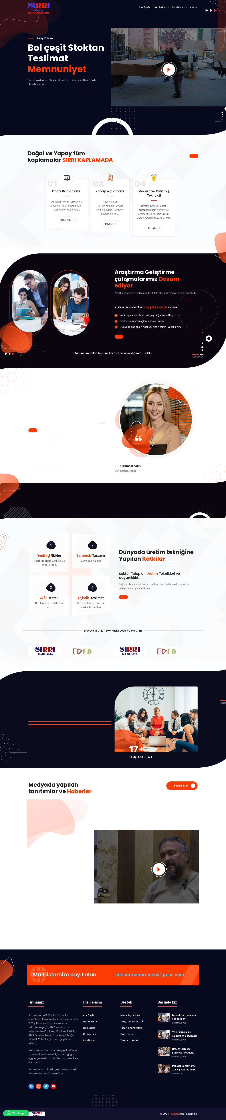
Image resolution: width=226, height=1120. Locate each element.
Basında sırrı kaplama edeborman (184, 1017)
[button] (16, 1113)
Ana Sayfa (144, 7)
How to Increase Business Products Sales (182, 1051)
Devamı (109, 224)
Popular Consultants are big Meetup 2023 (184, 1067)
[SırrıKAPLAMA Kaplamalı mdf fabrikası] (39, 8)
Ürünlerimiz (160, 7)
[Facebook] (31, 1086)
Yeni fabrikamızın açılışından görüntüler (184, 1034)
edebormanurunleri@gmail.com (149, 974)
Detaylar (153, 228)
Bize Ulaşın (38, 92)
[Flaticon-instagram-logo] (38, 1086)
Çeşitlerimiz (66, 220)
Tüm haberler (180, 785)
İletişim (194, 7)
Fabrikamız (178, 7)
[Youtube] (53, 1086)
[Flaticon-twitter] (46, 1086)
